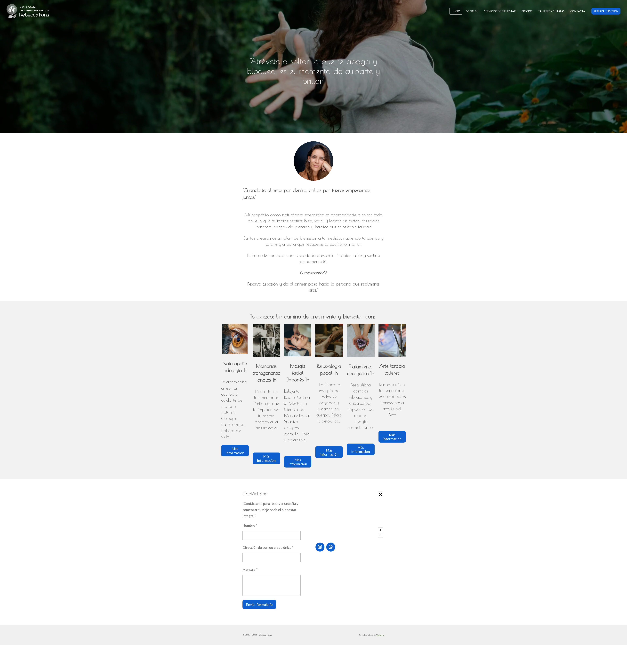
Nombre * (249, 525)
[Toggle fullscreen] (380, 494)
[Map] (350, 514)
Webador (380, 635)
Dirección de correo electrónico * (268, 547)
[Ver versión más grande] (313, 161)
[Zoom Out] (380, 535)
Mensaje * (250, 569)
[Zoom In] (380, 530)
